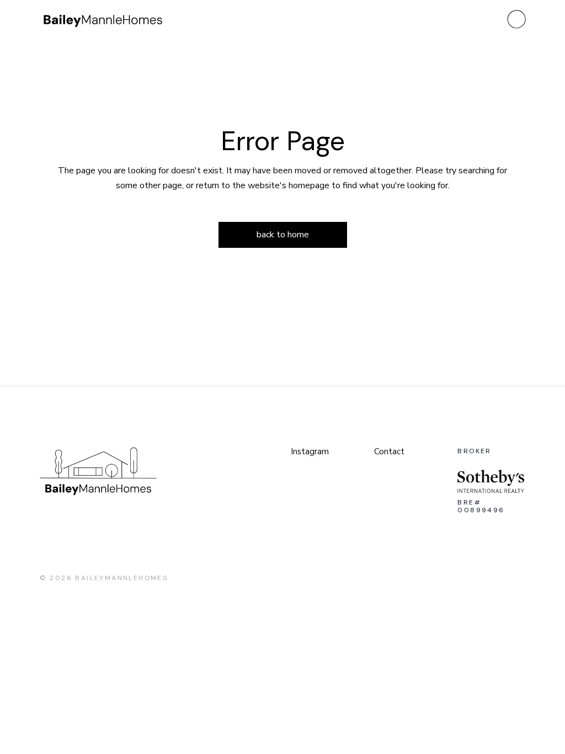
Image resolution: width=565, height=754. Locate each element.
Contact (389, 451)
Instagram (310, 451)
